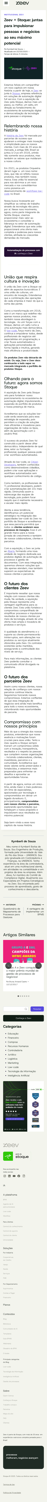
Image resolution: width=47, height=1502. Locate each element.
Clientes (6, 1423)
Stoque (16, 93)
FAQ (4, 1418)
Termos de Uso (9, 1484)
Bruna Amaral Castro (18, 981)
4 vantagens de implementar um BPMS (35, 909)
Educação (13, 1033)
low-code (12, 330)
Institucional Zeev (14, 14)
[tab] (18, 996)
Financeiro (13, 1037)
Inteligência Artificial (19, 1075)
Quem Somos (8, 1396)
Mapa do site (8, 1414)
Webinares (7, 1343)
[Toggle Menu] (6, 3)
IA (4, 1185)
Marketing (13, 1062)
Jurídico (12, 1054)
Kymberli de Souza (15, 49)
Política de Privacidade (12, 1493)
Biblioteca (7, 1324)
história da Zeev (15, 135)
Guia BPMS (7, 1339)
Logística (12, 1058)
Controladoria (15, 1050)
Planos (6, 1304)
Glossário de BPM (10, 1348)
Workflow (6, 1216)
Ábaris (11, 551)
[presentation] (23, 951)
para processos (9, 1207)
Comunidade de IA (10, 1329)
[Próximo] (38, 965)
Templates (7, 1334)
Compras (13, 1042)
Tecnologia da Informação (22, 1071)
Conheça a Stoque (10, 1400)
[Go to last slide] (8, 965)
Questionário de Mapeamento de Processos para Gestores (12, 911)
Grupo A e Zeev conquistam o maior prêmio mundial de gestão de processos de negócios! (23, 972)
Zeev (36, 90)
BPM (5, 1200)
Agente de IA (8, 1204)
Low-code (13, 1067)
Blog (5, 1319)
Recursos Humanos (18, 1046)
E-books (6, 1353)
